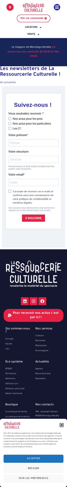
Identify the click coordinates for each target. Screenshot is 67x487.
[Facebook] (42, 301)
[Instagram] (34, 301)
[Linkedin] (25, 301)
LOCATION (31, 27)
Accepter (33, 458)
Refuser (33, 468)
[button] (61, 425)
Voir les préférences (33, 478)
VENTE (31, 34)
